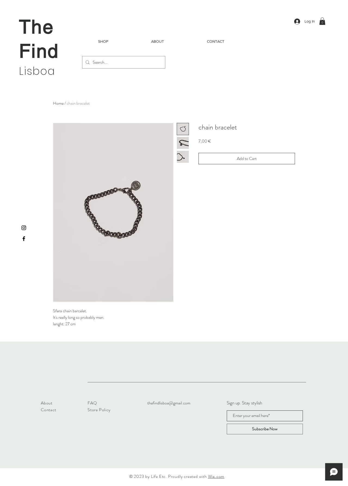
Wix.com (216, 476)
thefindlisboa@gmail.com (168, 403)
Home (58, 103)
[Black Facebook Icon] (24, 239)
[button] (322, 21)
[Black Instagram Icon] (24, 228)
